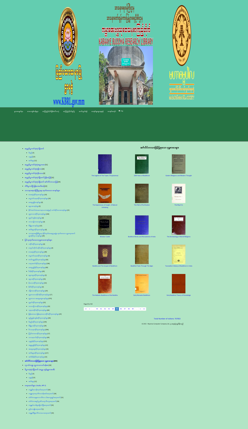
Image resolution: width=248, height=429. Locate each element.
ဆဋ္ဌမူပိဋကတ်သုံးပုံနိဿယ (34, 173)
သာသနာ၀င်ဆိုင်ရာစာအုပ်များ (38, 337)
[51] (46, 164)
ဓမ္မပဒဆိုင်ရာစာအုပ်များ (36, 279)
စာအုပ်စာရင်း (112, 111)
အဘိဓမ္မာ (31, 160)
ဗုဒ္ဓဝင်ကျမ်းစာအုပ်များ (35, 218)
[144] (47, 214)
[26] (43, 169)
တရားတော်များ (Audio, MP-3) (35, 385)
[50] (49, 390)
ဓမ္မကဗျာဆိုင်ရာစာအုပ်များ (37, 275)
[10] (68, 210)
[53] (44, 302)
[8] (44, 173)
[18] (45, 194)
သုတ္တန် (31, 157)
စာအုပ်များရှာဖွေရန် (98, 111)
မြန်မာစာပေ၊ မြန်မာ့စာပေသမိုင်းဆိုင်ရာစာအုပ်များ (44, 314)
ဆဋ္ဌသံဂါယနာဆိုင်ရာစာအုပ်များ (38, 198)
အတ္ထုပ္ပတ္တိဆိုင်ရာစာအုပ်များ (37, 345)
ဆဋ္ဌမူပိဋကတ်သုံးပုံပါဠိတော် (34, 148)
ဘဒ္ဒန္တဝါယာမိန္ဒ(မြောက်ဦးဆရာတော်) (40, 405)
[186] (48, 263)
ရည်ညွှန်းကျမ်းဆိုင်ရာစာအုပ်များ (38, 318)
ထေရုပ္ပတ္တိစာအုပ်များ (35, 202)
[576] (50, 298)
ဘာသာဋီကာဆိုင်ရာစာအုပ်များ (38, 306)
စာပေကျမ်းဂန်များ (32, 111)
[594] (47, 329)
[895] (55, 361)
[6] (46, 229)
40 (97, 309)
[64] (48, 310)
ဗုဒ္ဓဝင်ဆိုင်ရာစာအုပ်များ (36, 302)
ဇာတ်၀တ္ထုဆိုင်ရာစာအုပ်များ (37, 260)
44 (113, 309)
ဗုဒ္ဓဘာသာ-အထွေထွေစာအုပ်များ (39, 298)
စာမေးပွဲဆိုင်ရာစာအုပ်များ (36, 194)
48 (129, 309)
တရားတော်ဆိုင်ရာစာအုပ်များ (37, 263)
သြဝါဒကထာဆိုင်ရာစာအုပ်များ (38, 333)
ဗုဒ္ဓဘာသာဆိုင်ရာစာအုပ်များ (37, 214)
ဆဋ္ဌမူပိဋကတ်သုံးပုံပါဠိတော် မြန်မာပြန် (38, 177)
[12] (35, 160)
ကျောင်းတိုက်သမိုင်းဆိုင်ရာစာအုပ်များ (40, 248)
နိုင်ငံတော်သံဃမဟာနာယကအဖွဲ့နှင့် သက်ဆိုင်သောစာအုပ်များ (48, 210)
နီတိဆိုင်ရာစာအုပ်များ (35, 287)
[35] (59, 182)
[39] (43, 236)
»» (144, 309)
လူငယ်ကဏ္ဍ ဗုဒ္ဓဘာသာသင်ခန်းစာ (37, 365)
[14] (47, 349)
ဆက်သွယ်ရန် (83, 111)
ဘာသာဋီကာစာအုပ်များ (36, 222)
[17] (51, 295)
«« (86, 309)
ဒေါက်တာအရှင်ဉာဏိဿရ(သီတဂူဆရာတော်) (43, 401)
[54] (58, 401)
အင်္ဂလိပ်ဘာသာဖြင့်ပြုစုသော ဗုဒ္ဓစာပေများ (39, 361)
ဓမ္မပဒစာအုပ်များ (34, 206)
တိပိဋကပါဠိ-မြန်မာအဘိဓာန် (34, 186)
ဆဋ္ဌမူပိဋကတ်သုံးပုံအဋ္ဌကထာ (35, 164)
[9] (43, 287)
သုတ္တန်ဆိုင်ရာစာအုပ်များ (36, 341)
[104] (45, 322)
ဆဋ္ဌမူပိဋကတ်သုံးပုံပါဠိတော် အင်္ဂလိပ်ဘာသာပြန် (41, 182)
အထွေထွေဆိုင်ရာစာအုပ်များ (37, 349)
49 (133, 309)
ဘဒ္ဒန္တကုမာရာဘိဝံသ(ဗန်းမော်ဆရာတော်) (41, 393)
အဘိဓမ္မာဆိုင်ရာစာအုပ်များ (37, 229)
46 (121, 309)
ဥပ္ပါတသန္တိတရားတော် (35, 409)
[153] (45, 341)
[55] (47, 260)
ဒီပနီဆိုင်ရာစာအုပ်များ (35, 271)
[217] (46, 353)
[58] (55, 393)
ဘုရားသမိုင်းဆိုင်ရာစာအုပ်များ (38, 310)
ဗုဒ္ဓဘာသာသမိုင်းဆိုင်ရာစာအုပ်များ (39, 295)
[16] (50, 365)
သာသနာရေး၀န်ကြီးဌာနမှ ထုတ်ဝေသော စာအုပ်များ (42, 190)
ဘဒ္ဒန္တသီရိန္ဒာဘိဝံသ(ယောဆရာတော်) (40, 413)
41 (101, 309)
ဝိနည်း (31, 153)
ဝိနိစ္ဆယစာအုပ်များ (34, 226)
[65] (43, 271)
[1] (43, 409)
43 (109, 309)
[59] (49, 318)
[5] (33, 153)
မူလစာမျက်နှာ (18, 111)
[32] (52, 177)
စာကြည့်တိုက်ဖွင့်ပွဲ (69, 111)
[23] (34, 157)
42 (105, 309)
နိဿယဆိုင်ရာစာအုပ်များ (36, 283)
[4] (43, 218)
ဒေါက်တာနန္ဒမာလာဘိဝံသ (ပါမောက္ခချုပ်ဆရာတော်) (45, 397)
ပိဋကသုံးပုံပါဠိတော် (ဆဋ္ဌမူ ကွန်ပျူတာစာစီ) (40, 369)
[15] (41, 226)
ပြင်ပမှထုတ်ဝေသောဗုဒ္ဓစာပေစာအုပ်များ (38, 240)
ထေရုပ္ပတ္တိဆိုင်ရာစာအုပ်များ (37, 267)
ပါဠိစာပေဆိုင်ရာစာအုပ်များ (37, 291)
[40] (48, 337)
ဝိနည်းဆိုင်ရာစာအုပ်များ (36, 322)
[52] (45, 283)
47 (125, 309)
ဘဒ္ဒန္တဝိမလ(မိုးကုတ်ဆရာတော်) (38, 390)
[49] (45, 252)
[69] (47, 267)
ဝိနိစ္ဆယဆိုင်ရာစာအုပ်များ (36, 326)
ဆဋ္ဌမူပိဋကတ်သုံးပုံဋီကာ (33, 169)
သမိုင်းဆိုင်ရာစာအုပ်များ (36, 244)
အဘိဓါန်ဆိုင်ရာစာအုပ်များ (37, 357)
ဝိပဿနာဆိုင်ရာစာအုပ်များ (37, 329)
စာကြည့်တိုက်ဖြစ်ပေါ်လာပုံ (51, 111)
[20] (46, 291)
